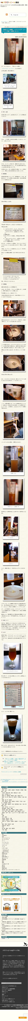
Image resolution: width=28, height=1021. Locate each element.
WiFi (3, 836)
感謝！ (3, 994)
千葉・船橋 (4, 829)
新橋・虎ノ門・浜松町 (7, 799)
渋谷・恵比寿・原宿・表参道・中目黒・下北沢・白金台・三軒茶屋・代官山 (13, 802)
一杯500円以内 (5, 851)
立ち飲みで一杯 (5, 863)
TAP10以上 (4, 835)
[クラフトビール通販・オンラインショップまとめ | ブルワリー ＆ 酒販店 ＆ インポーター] (11, 911)
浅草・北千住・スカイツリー (8, 807)
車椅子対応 (4, 868)
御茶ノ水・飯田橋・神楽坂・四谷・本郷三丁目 (12, 795)
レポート (24, 34)
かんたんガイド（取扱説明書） (9, 988)
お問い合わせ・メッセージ (8, 1000)
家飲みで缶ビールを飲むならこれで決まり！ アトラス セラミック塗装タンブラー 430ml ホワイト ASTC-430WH (13, 933)
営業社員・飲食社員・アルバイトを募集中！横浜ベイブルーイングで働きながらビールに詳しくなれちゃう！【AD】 (13, 923)
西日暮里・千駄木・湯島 (7, 808)
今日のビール (5, 987)
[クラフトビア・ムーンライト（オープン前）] (9, 88)
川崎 (3, 815)
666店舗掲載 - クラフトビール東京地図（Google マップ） (13, 919)
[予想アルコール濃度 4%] (13, 509)
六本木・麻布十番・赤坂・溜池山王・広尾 (11, 792)
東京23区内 (4, 788)
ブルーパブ (4, 845)
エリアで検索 (5, 916)
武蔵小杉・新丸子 (6, 825)
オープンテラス (5, 839)
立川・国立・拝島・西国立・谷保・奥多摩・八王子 (13, 811)
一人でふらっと (5, 849)
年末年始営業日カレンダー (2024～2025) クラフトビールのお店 (13, 929)
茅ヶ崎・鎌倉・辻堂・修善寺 (8, 828)
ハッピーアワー (5, 843)
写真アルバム (5, 991)
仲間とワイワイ (5, 852)
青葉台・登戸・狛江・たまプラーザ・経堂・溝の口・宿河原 (13, 813)
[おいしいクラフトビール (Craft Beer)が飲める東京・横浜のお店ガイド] (2, 3)
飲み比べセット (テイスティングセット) (10, 869)
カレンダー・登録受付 (7, 990)
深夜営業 (4, 859)
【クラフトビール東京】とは (8, 1001)
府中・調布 (4, 817)
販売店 (3, 866)
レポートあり (5, 848)
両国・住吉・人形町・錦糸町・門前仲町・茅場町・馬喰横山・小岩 (13, 790)
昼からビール (5, 858)
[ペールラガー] (10, 540)
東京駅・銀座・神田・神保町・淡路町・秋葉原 (12, 809)
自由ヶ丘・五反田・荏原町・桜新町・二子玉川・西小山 (13, 822)
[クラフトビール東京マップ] (11, 891)
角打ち (3, 865)
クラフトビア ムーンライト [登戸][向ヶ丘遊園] (11, 771)
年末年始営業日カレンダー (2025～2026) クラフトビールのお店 (13, 926)
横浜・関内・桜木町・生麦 (8, 824)
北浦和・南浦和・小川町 (7, 819)
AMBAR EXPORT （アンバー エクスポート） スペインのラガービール (14, 781)
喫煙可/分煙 (4, 853)
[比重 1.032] (13, 476)
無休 (3, 861)
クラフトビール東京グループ (8, 998)
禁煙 (3, 862)
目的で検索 (4, 917)
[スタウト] (10, 566)
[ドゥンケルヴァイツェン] (12, 674)
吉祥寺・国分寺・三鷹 (7, 818)
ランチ (3, 846)
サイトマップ (5, 995)
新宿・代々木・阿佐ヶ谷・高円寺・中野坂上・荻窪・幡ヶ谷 (13, 798)
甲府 (3, 827)
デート (3, 840)
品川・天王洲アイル (6, 794)
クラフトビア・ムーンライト (8, 68)
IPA (3, 834)
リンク (3, 997)
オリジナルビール (6, 838)
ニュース (4, 993)
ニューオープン (5, 842)
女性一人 (4, 855)
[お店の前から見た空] (7, 109)
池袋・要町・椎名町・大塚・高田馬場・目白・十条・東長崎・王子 (13, 805)
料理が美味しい (5, 856)
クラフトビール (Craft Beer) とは (9, 985)
